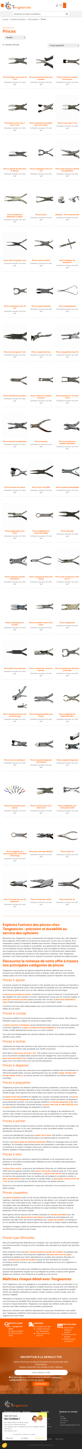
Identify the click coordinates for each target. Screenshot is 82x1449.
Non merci (9, 1438)
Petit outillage (33, 19)
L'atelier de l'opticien (18, 19)
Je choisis (24, 1438)
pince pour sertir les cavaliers (23, 1260)
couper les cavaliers (56, 1220)
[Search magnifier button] (67, 14)
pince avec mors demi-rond (14, 1058)
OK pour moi (39, 1438)
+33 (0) (14, 1326)
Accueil (5, 19)
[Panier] (64, 5)
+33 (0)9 (63, 1418)
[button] (4, 1445)
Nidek (12, 1075)
